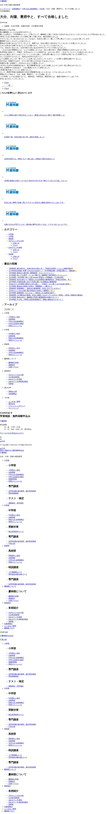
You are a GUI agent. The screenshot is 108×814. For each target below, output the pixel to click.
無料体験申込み (18, 450)
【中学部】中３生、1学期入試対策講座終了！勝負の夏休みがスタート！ (35, 299)
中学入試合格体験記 (16, 321)
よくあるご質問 (14, 401)
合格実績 (11, 319)
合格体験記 (12, 394)
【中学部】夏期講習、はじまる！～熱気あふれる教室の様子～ (32, 293)
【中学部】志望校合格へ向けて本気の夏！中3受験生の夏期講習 (32, 282)
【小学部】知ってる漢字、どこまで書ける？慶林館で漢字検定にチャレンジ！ (38, 275)
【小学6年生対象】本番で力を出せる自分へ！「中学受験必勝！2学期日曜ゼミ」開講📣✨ (42, 271)
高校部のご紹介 (14, 348)
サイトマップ (13, 408)
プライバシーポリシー (16, 406)
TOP (2, 441)
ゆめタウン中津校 (15, 247)
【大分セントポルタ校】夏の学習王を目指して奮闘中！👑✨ (31, 291)
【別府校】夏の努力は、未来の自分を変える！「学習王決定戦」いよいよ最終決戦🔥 (40, 268)
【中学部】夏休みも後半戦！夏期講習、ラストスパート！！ (31, 273)
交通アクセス (13, 367)
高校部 (11, 239)
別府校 (11, 254)
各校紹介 (7, 603)
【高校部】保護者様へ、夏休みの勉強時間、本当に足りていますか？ (34, 288)
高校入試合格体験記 (16, 338)
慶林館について (10, 586)
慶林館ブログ (9, 628)
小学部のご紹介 (14, 317)
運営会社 (11, 404)
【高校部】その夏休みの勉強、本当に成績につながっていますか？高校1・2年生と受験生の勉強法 (45, 295)
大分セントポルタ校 (16, 241)
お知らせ (16, 243)
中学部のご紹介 (14, 334)
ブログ (15, 245)
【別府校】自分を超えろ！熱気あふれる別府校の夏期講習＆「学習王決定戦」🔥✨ (40, 279)
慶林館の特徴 (13, 362)
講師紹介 (11, 365)
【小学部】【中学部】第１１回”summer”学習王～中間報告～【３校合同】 (36, 277)
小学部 (11, 236)
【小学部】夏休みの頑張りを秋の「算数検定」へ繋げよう (30, 286)
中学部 (11, 234)
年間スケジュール (15, 326)
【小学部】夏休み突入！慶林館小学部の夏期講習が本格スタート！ (33, 297)
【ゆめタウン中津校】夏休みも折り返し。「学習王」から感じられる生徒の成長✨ (39, 284)
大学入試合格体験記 (16, 352)
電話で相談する (6, 450)
